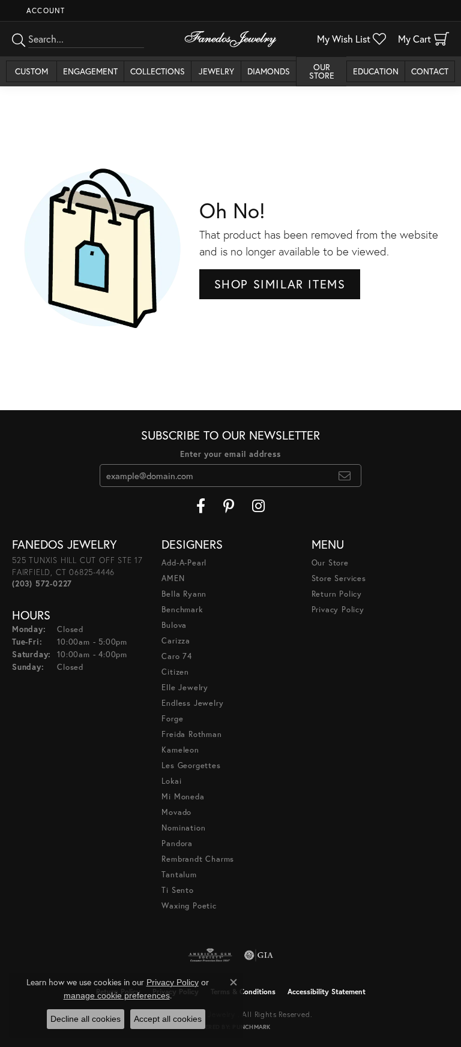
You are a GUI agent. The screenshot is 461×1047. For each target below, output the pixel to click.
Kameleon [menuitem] (180, 750)
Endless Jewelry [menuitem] (192, 703)
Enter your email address (230, 454)
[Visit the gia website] (258, 955)
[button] (44, 10)
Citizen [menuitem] (175, 672)
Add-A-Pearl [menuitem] (183, 563)
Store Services (339, 578)
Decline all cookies (85, 1019)
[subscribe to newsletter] (345, 475)
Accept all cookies (168, 1019)
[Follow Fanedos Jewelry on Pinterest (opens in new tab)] (228, 506)
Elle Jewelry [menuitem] (184, 687)
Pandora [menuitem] (177, 843)
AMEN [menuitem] (172, 578)
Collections (157, 71)
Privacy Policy (338, 609)
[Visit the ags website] (210, 955)
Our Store (321, 71)
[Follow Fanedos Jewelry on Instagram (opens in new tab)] (258, 506)
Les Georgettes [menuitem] (190, 765)
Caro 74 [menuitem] (176, 656)
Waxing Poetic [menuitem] (188, 906)
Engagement (90, 71)
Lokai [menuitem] (171, 781)
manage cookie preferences (117, 995)
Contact (429, 71)
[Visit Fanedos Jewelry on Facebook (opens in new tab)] (200, 506)
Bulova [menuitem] (174, 625)
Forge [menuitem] (172, 719)
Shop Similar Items (280, 284)
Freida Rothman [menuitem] (191, 734)
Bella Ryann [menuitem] (183, 594)
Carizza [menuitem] (175, 641)
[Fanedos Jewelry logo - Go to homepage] (230, 39)
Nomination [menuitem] (183, 828)
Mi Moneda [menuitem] (182, 797)
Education (376, 71)
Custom (31, 71)
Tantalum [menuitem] (178, 875)
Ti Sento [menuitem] (177, 890)
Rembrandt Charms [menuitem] (197, 859)
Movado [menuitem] (176, 812)
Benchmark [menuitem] (181, 609)
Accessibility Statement (327, 991)
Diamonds (268, 71)
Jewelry (216, 71)
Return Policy (337, 594)
